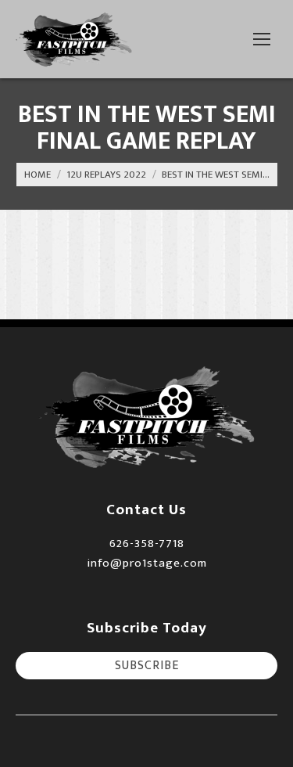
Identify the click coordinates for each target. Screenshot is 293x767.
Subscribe (147, 665)
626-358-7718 (146, 543)
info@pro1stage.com (147, 563)
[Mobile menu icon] (261, 39)
